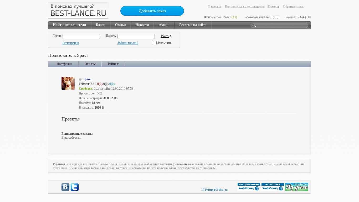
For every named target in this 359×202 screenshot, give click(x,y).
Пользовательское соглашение (244, 6)
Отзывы (90, 64)
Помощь (273, 6)
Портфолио (64, 64)
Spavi (87, 79)
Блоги (100, 25)
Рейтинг (113, 64)
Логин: (57, 36)
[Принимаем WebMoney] (249, 190)
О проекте (214, 6)
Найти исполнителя (69, 25)
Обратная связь (293, 6)
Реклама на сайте (192, 25)
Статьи (120, 25)
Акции (164, 25)
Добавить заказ (152, 11)
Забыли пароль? (127, 43)
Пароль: (111, 36)
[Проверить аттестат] (273, 190)
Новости (142, 25)
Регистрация (71, 43)
